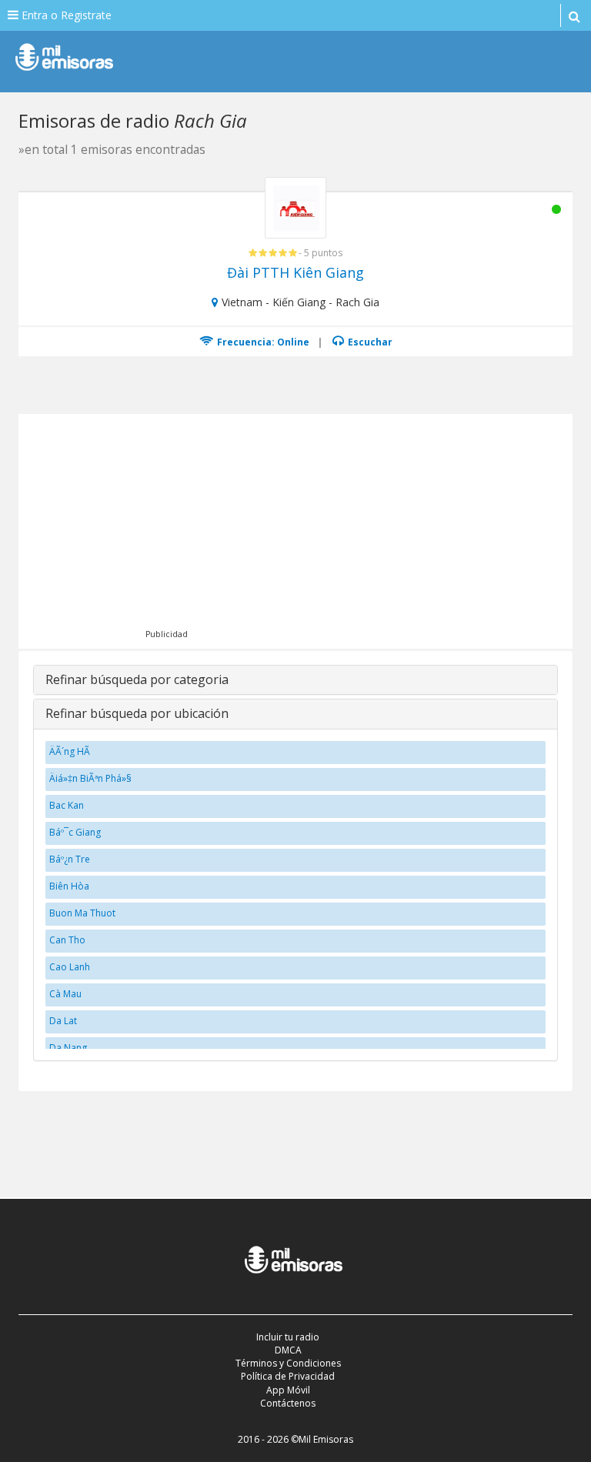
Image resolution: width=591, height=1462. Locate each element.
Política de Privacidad (288, 1376)
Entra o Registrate (65, 15)
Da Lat (63, 1020)
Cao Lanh (69, 966)
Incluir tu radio (287, 1337)
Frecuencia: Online (262, 342)
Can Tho (67, 939)
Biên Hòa (69, 886)
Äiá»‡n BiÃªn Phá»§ (90, 778)
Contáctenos (288, 1403)
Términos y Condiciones (288, 1363)
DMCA (288, 1350)
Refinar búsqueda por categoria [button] (137, 679)
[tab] (295, 680)
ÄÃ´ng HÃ (70, 751)
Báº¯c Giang (75, 832)
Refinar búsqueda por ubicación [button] (137, 713)
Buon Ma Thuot (82, 913)
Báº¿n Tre (69, 859)
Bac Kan (66, 805)
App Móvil (288, 1390)
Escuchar (369, 342)
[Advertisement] (317, 529)
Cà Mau (65, 993)
